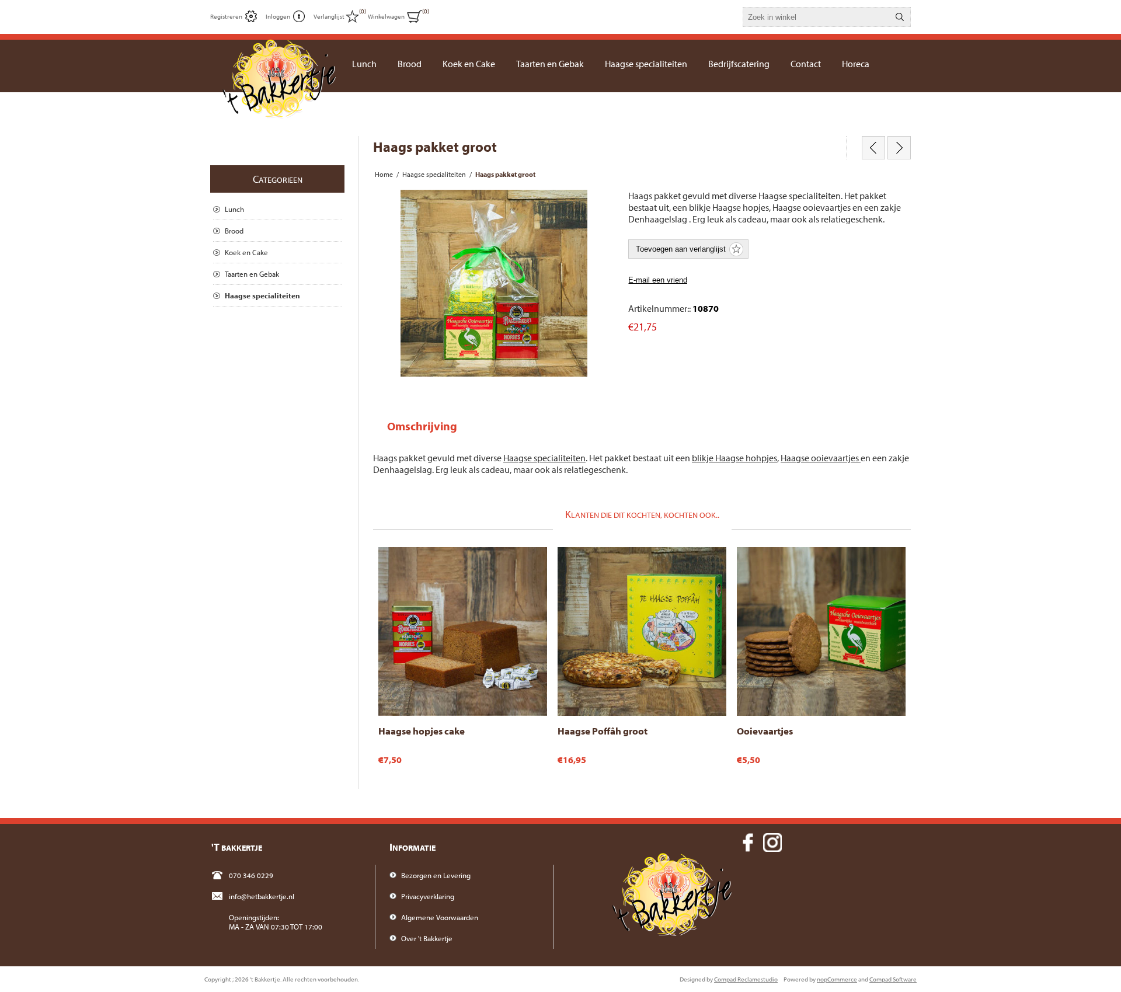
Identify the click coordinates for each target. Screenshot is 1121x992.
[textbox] (816, 17)
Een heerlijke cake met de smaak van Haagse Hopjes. (452, 563)
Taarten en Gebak (252, 274)
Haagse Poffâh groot (602, 731)
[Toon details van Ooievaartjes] (821, 631)
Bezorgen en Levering (436, 875)
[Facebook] (748, 842)
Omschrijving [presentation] (422, 426)
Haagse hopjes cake (421, 731)
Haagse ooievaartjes (821, 458)
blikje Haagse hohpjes (734, 458)
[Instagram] (772, 842)
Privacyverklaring (427, 896)
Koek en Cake (246, 252)
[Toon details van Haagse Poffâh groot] (642, 631)
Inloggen (278, 16)
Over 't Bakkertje (426, 938)
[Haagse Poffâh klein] (873, 147)
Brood (234, 230)
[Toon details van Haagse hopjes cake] (462, 631)
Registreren (226, 16)
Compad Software (893, 979)
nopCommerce (837, 979)
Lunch (234, 209)
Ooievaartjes (765, 731)
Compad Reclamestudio (746, 979)
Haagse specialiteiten (544, 458)
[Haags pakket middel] (899, 147)
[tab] (422, 426)
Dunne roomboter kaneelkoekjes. (793, 558)
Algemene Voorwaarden (439, 917)
